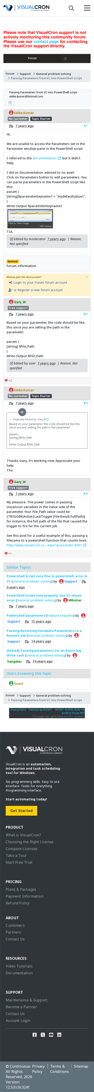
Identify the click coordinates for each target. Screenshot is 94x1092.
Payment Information (24, 896)
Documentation (19, 972)
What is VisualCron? (23, 834)
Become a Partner (21, 1006)
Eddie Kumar (23, 113)
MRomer (75, 600)
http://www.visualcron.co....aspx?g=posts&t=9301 (45, 545)
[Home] (26, 9)
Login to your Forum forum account (40, 282)
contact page (46, 41)
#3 (86, 403)
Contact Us (15, 939)
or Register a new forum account (38, 290)
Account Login (18, 1020)
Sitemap (81, 1066)
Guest (18, 683)
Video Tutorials (19, 966)
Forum (32, 58)
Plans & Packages (21, 889)
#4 (86, 493)
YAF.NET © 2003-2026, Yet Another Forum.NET (70, 711)
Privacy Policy (18, 709)
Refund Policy (18, 903)
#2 (86, 314)
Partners (13, 932)
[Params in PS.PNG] (30, 227)
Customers (15, 925)
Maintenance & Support (26, 1000)
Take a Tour (16, 855)
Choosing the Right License (29, 841)
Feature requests (60, 615)
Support (25, 74)
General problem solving (53, 74)
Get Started (21, 810)
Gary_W (19, 302)
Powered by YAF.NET (40, 709)
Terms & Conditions (59, 1069)
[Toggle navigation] (65, 58)
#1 (86, 125)
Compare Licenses (22, 848)
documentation (45, 158)
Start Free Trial (19, 862)
